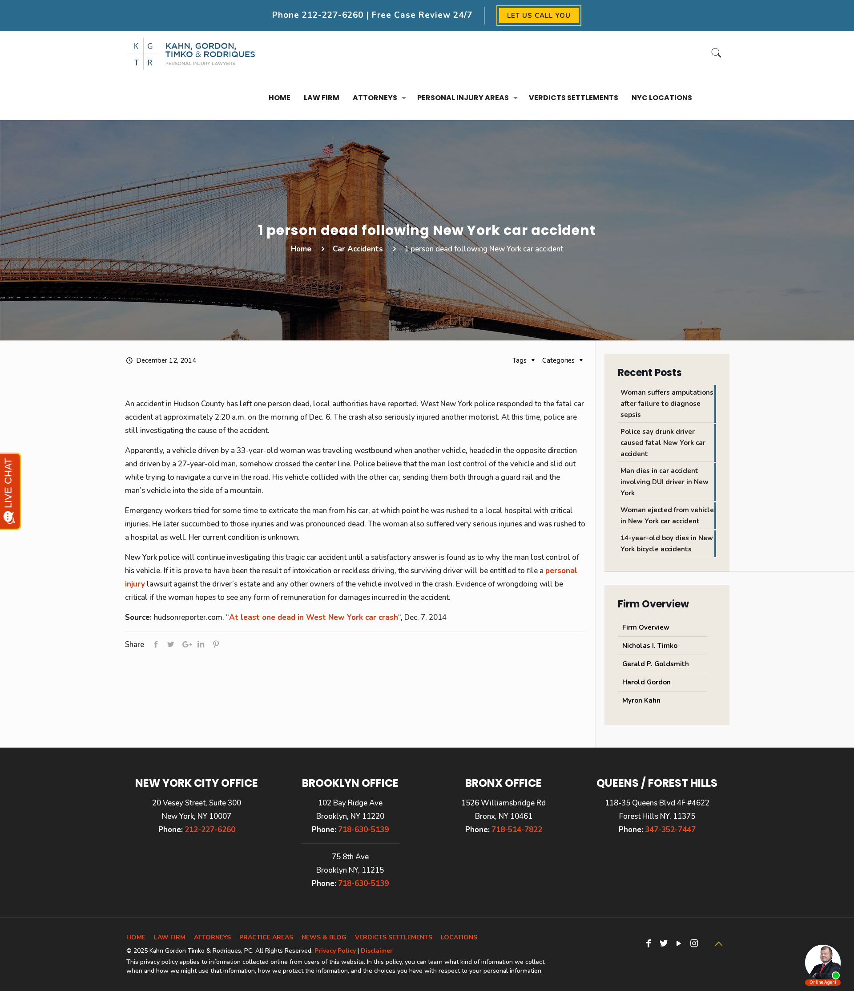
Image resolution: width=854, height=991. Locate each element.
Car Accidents (358, 249)
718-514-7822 (516, 830)
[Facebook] (648, 944)
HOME (135, 937)
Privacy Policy (335, 951)
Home (301, 249)
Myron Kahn (641, 700)
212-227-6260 (332, 15)
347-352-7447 (670, 830)
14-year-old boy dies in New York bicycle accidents (666, 544)
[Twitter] (663, 944)
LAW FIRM (169, 937)
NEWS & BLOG (324, 937)
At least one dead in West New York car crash (313, 617)
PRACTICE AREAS (266, 937)
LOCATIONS (459, 937)
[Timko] (191, 53)
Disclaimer (377, 951)
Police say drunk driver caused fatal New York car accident (662, 442)
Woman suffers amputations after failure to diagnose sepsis (666, 403)
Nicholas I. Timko (649, 645)
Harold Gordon (646, 682)
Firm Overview (645, 627)
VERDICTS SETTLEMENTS (393, 937)
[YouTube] (679, 944)
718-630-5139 (363, 830)
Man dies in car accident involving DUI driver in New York (664, 482)
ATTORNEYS (212, 937)
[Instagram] (694, 944)
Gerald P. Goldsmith (655, 663)
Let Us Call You (539, 15)
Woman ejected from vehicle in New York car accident (667, 516)
